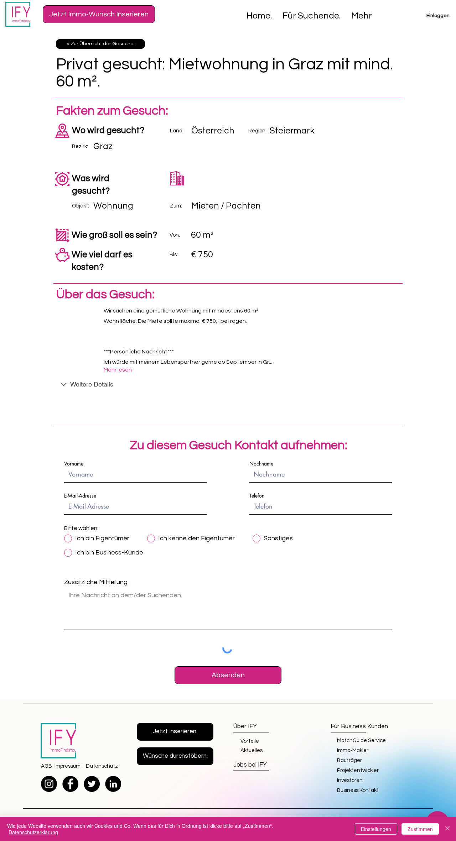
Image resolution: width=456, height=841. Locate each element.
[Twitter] (92, 784)
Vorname (73, 463)
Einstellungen (376, 828)
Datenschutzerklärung (33, 832)
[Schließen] (447, 828)
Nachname (261, 463)
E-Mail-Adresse (80, 495)
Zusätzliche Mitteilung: (96, 582)
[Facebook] (70, 784)
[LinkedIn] (113, 784)
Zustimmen (420, 828)
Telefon (256, 495)
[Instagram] (49, 784)
